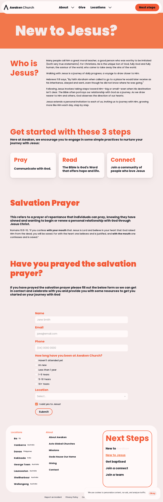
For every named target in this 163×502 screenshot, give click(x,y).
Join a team (115, 475)
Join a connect (117, 468)
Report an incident (53, 497)
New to (111, 448)
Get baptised (116, 462)
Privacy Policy (72, 497)
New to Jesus (116, 455)
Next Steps (127, 438)
